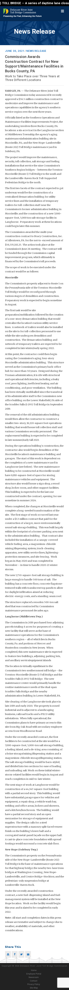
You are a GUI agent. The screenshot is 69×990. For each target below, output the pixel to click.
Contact (33, 981)
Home (34, 970)
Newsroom (34, 977)
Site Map (34, 988)
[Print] (8, 954)
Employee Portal (33, 974)
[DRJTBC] (20, 11)
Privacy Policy (33, 984)
